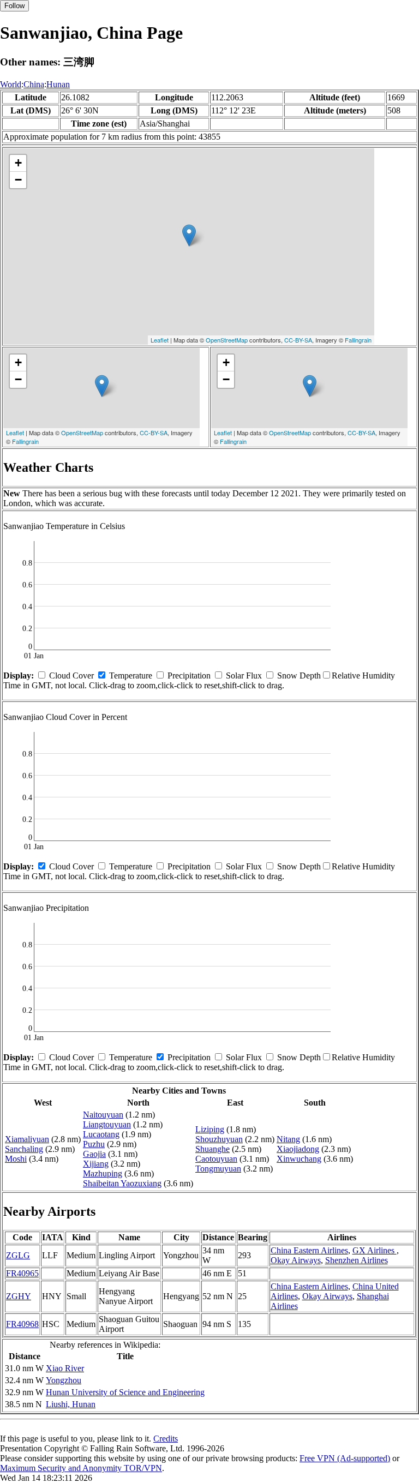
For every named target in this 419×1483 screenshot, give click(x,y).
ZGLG (18, 1255)
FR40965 (22, 1273)
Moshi (16, 1158)
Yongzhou (63, 1380)
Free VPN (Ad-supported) (345, 1458)
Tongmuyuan (218, 1168)
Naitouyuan (103, 1114)
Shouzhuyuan (219, 1139)
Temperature (130, 675)
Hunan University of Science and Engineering (125, 1392)
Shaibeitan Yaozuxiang (122, 1183)
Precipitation (189, 675)
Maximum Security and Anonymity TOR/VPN (81, 1468)
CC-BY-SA (298, 339)
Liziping (209, 1129)
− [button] (18, 180)
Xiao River (65, 1368)
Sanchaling (24, 1149)
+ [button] (18, 163)
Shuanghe (212, 1149)
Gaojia (94, 1153)
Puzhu (94, 1144)
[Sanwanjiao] (189, 235)
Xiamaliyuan (27, 1139)
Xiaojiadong (298, 1149)
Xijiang (96, 1163)
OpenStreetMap (227, 339)
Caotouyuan (216, 1158)
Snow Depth (299, 675)
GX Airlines (374, 1250)
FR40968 (22, 1324)
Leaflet (160, 339)
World (10, 84)
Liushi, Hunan (70, 1404)
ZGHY (18, 1296)
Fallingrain (358, 339)
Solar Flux (244, 675)
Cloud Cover (71, 675)
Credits (165, 1438)
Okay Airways (296, 1260)
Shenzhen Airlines (356, 1260)
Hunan (58, 84)
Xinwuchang (299, 1158)
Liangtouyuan (107, 1124)
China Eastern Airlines (309, 1250)
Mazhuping (102, 1173)
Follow (14, 6)
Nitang (288, 1139)
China (33, 84)
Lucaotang (101, 1134)
